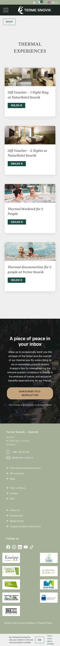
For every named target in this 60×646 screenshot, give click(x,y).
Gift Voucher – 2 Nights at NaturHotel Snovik (27, 153)
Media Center (17, 521)
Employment (16, 515)
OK (40, 640)
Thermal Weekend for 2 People (25, 211)
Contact (14, 493)
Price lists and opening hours (25, 467)
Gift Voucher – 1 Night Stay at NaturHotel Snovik (28, 94)
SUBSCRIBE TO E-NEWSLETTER (30, 393)
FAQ (12, 498)
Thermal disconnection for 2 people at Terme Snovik (29, 269)
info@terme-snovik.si (22, 457)
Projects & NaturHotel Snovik (25, 526)
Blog (12, 478)
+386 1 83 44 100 (20, 452)
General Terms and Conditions (19, 622)
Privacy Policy (44, 622)
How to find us (18, 487)
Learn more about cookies (50, 640)
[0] (39, 2)
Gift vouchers (17, 473)
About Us (15, 510)
